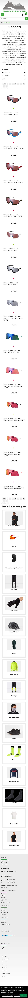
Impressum (3, 897)
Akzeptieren (23, 995)
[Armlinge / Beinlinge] (14, 518)
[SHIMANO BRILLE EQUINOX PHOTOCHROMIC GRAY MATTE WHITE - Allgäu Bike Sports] (14, 303)
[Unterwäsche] (14, 815)
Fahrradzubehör (5, 959)
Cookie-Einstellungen (8, 995)
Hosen (14, 653)
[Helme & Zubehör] (14, 624)
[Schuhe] (14, 731)
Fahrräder (4, 956)
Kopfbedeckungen (14, 717)
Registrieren (3, 922)
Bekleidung (7, 22)
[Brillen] (14, 538)
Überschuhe (14, 802)
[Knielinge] (14, 687)
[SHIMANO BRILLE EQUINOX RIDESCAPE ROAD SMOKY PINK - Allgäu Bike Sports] (14, 472)
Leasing (2, 895)
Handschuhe (14, 610)
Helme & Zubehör (14, 632)
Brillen (14, 546)
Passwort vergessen (5, 924)
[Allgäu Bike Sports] (14, 6)
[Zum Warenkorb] (25, 15)
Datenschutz (4, 899)
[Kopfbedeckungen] (14, 708)
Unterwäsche (14, 824)
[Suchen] (26, 18)
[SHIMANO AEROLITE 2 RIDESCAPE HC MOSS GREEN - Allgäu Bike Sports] (14, 201)
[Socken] (14, 751)
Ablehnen (17, 995)
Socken (14, 760)
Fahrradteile (5, 962)
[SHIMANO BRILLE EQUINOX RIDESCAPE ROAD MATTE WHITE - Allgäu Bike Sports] (14, 438)
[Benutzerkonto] (22, 15)
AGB (2, 900)
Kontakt (3, 893)
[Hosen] (14, 644)
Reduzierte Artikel (6, 973)
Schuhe (14, 738)
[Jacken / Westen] (14, 666)
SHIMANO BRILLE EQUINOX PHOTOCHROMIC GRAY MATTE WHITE (13, 318)
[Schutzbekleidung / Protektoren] (14, 558)
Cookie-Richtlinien (9, 992)
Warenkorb (3, 909)
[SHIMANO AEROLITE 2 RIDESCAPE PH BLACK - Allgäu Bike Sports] (14, 269)
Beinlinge (14, 589)
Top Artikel (3, 910)
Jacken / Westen (14, 674)
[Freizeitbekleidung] (14, 836)
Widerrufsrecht (4, 914)
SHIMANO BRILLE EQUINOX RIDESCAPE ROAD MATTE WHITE (12, 454)
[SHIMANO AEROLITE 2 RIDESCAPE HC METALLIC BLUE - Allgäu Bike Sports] (14, 133)
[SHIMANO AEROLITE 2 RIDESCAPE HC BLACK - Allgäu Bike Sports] (14, 99)
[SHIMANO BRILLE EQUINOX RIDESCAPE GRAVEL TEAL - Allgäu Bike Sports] (14, 337)
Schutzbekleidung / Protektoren (14, 568)
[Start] (2, 22)
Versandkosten (4, 912)
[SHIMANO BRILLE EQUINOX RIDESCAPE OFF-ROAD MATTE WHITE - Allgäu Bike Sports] (14, 371)
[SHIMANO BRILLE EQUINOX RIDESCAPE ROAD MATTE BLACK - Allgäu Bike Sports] (14, 405)
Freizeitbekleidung (14, 845)
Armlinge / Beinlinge (14, 525)
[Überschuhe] (14, 795)
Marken (4, 976)
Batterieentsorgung (5, 902)
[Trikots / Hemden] (14, 772)
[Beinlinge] (14, 582)
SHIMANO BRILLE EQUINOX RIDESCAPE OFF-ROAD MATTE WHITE (13, 386)
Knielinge (14, 696)
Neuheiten (4, 970)
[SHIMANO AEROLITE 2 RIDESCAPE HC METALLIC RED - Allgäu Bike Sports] (14, 167)
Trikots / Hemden (14, 781)
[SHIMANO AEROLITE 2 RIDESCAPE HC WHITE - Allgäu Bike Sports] (14, 235)
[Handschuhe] (14, 603)
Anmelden (3, 921)
